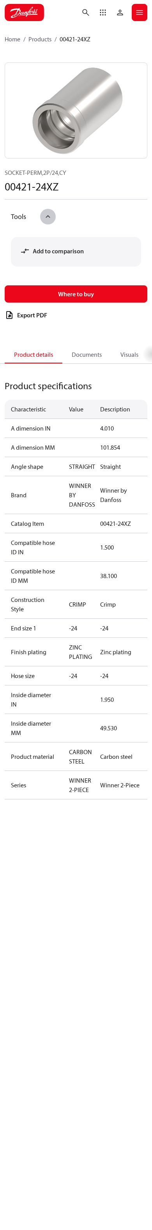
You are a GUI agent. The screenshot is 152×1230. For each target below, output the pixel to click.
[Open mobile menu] (139, 12)
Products (39, 39)
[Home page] (24, 12)
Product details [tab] (33, 354)
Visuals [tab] (129, 354)
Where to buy (76, 294)
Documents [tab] (87, 354)
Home (12, 39)
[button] (102, 12)
